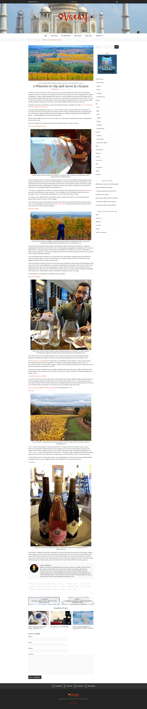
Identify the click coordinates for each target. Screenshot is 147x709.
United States (67, 83)
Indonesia (99, 125)
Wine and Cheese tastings (37, 361)
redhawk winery (70, 586)
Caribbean (99, 93)
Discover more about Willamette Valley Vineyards (41, 387)
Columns (98, 156)
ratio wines (62, 586)
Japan (97, 111)
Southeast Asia (100, 128)
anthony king (39, 583)
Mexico (98, 89)
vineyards (88, 586)
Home (45, 36)
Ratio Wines (88, 190)
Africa (97, 146)
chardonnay (60, 583)
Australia (98, 135)
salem (77, 586)
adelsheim (31, 583)
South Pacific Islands (101, 142)
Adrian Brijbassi (55, 89)
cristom (76, 583)
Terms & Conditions (101, 232)
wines (75, 589)
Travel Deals (88, 36)
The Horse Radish (60, 204)
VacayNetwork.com (32, 1)
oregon (49, 586)
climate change (69, 583)
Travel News (99, 167)
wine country (55, 589)
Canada (98, 86)
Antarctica (98, 153)
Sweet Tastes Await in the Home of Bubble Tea (37, 627)
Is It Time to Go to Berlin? (60, 627)
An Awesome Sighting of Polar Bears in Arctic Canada (83, 627)
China (97, 114)
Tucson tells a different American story (106, 201)
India (97, 107)
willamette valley (32, 589)
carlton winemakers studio (50, 583)
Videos (97, 171)
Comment (30, 654)
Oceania (98, 132)
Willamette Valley (77, 83)
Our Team (98, 225)
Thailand (98, 118)
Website (30, 648)
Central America (100, 96)
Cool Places (54, 36)
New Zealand (99, 139)
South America (99, 149)
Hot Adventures (65, 36)
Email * (30, 642)
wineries (69, 589)
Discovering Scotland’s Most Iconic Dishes (107, 198)
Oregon (59, 83)
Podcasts (98, 174)
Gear (97, 164)
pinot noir (55, 586)
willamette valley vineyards (44, 589)
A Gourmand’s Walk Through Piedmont (106, 205)
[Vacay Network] (73, 18)
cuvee (88, 583)
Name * (30, 636)
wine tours (63, 589)
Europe (98, 100)
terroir (82, 586)
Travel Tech (99, 160)
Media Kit (98, 221)
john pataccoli (32, 586)
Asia (97, 104)
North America (52, 83)
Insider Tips (99, 36)
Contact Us (99, 218)
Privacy (98, 229)
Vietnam (98, 121)
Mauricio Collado (41, 586)
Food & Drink (77, 36)
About (97, 214)
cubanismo (82, 583)
